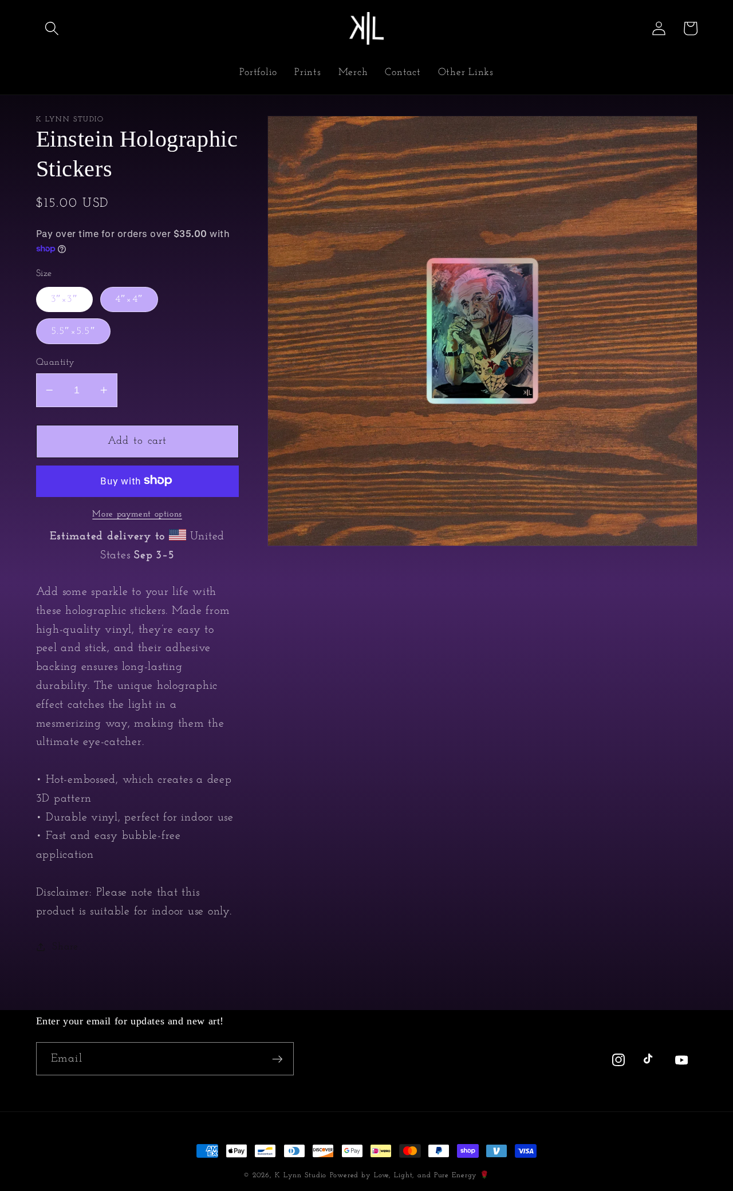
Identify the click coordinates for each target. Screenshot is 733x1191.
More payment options (137, 514)
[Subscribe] (277, 1058)
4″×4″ (129, 298)
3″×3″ (64, 298)
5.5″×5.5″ (73, 331)
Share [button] (65, 947)
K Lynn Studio (300, 1175)
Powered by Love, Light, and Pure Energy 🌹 (410, 1175)
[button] (52, 28)
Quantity (55, 361)
